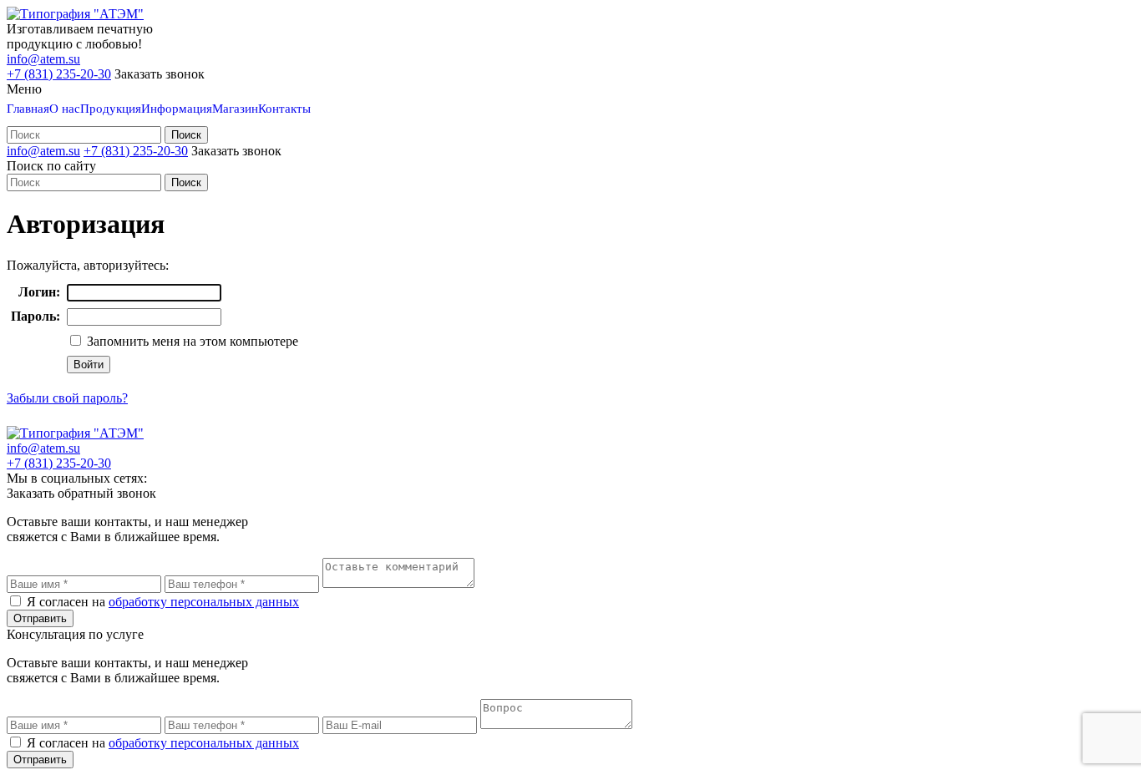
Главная (28, 108)
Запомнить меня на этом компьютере (191, 341)
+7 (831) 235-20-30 (59, 74)
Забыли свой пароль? (67, 398)
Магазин (235, 108)
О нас (64, 108)
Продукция (110, 108)
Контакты (284, 108)
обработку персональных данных (204, 602)
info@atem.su (43, 59)
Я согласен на (163, 602)
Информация (176, 108)
